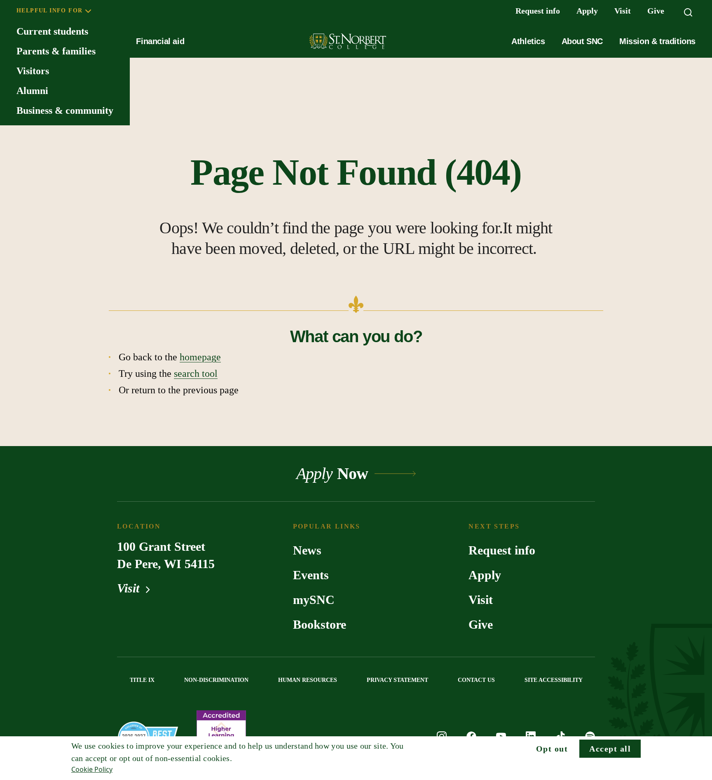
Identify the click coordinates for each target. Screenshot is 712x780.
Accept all (610, 748)
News (307, 550)
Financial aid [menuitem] (160, 41)
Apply (484, 575)
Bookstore (319, 624)
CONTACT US (476, 680)
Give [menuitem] (655, 10)
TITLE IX (142, 680)
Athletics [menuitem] (528, 41)
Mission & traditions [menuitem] (657, 41)
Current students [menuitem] (52, 31)
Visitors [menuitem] (32, 71)
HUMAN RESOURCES (307, 680)
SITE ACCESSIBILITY (554, 680)
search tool (196, 373)
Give (480, 624)
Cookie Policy (91, 769)
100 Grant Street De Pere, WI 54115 (166, 555)
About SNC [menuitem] (582, 41)
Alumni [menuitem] (32, 90)
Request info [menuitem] (537, 10)
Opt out (552, 748)
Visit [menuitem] (622, 10)
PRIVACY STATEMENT (397, 680)
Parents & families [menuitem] (56, 51)
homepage (200, 357)
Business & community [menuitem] (64, 110)
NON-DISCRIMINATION (216, 680)
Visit (130, 588)
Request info (501, 550)
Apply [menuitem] (587, 10)
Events (311, 575)
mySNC (314, 599)
